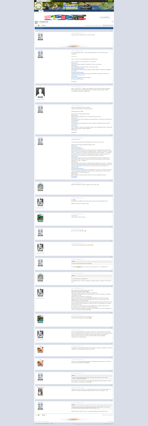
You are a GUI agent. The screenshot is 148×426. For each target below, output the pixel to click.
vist (40, 198)
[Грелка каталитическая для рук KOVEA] (74, 45)
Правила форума (110, 421)
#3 (111, 84)
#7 (111, 195)
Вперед (43, 25)
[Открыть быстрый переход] (113, 11)
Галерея (56, 10)
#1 (111, 30)
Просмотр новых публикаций (106, 10)
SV (40, 86)
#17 (111, 357)
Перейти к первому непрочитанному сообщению (93, 25)
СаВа (40, 182)
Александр (42, 23)
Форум (36, 421)
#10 (111, 240)
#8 (111, 211)
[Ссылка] (74, 62)
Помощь (51, 423)
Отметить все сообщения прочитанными (43, 423)
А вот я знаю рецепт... (46, 421)
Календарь (62, 10)
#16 (111, 343)
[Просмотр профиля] (40, 36)
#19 (111, 385)
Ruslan (40, 214)
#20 (111, 400)
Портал (36, 10)
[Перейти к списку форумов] (38, 5)
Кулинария (39, 421)
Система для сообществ (107, 423)
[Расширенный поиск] (52, 0)
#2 (111, 48)
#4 (111, 103)
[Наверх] (74, 424)
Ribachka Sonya (40, 387)
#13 (111, 286)
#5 (111, 135)
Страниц (36, 25)
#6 (111, 180)
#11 (111, 256)
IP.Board (112, 423)
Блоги (52, 10)
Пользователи (47, 10)
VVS (40, 346)
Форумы (41, 10)
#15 (111, 327)
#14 (111, 312)
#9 (111, 226)
